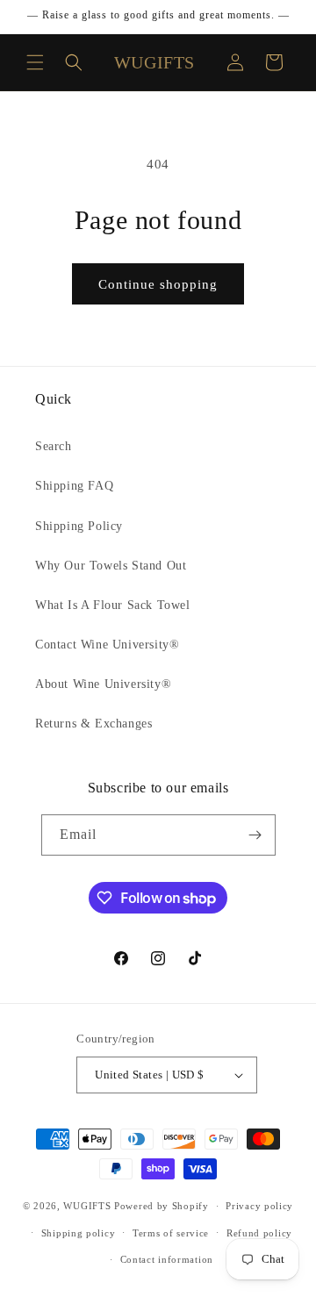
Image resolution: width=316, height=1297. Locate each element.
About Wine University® (103, 684)
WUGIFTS (87, 1205)
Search (53, 446)
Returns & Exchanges (93, 723)
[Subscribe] (255, 835)
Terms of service (171, 1233)
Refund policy (259, 1233)
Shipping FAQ (74, 485)
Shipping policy (78, 1233)
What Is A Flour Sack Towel (112, 605)
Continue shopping (158, 284)
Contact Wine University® (107, 644)
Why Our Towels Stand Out (110, 565)
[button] (35, 62)
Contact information (166, 1259)
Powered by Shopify (161, 1205)
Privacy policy (259, 1205)
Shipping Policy (79, 526)
